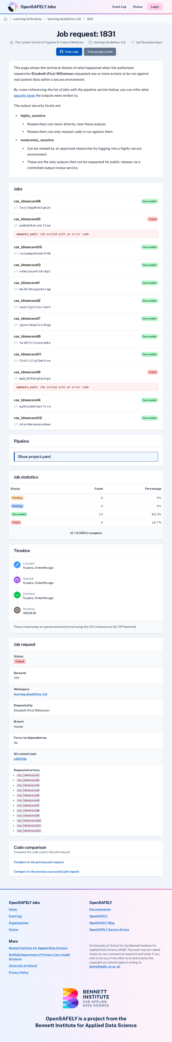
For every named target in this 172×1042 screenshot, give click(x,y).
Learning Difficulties (27, 19)
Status (137, 6)
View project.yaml (99, 51)
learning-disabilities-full (64, 19)
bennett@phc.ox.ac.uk (104, 966)
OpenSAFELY (98, 916)
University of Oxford (23, 965)
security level (24, 96)
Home (13, 909)
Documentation (100, 909)
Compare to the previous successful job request (46, 871)
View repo (72, 51)
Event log (15, 916)
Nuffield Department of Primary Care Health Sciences (39, 957)
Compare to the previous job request (39, 862)
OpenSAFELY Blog (102, 923)
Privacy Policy (19, 972)
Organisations (18, 923)
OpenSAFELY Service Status (109, 929)
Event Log (119, 6)
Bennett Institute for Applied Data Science (38, 948)
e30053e (20, 759)
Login (155, 6)
